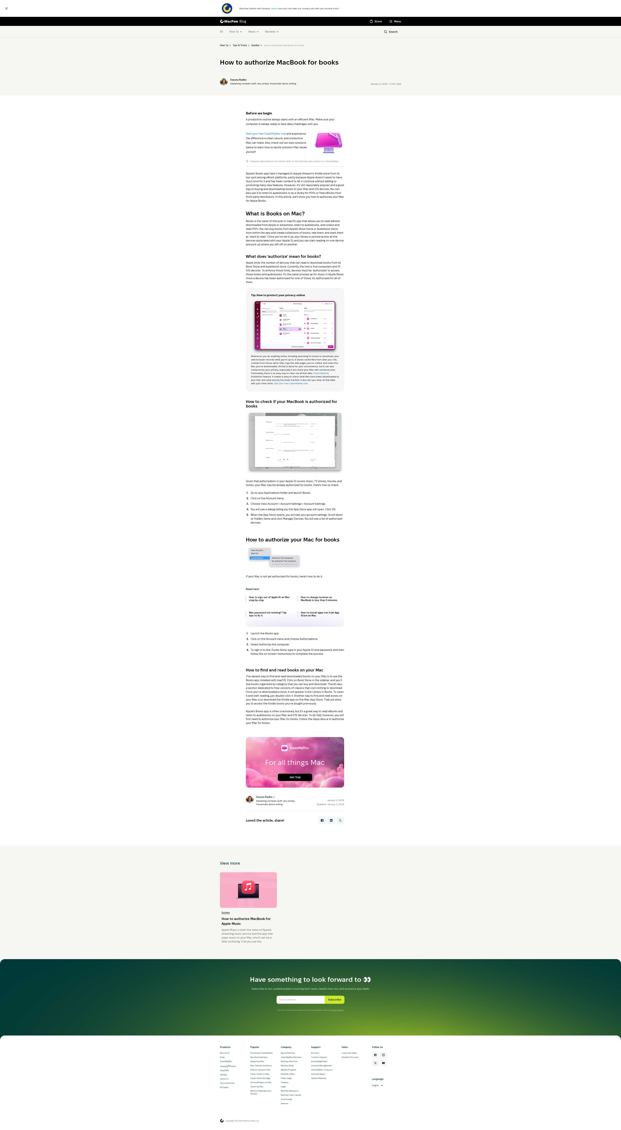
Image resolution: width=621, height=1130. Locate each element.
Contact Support (319, 1057)
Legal (283, 1086)
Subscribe (334, 999)
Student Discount (350, 1057)
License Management (321, 1065)
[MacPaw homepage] (222, 1121)
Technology (286, 1099)
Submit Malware (318, 1078)
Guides (226, 912)
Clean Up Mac (256, 1086)
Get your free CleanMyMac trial (291, 383)
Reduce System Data (260, 1070)
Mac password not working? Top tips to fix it (267, 614)
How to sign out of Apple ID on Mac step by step (269, 598)
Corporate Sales (349, 1053)
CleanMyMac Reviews (291, 1057)
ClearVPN (224, 1070)
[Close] (6, 8)
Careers (284, 1082)
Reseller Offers (288, 1074)
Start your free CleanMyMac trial (266, 133)
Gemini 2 (224, 1079)
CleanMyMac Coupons (322, 1070)
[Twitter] (375, 1063)
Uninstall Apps (318, 1074)
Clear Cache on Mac (260, 1074)
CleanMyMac (320, 373)
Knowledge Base (319, 1061)
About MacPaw (288, 1053)
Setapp (223, 1075)
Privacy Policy (337, 1010)
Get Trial (295, 777)
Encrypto (224, 1087)
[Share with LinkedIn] (331, 820)
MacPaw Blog (287, 1065)
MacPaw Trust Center (291, 1095)
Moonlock (224, 1053)
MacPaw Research (289, 1091)
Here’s (274, 8)
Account (315, 1053)
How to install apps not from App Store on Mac (320, 614)
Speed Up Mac (257, 1061)
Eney (222, 1057)
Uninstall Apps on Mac (261, 1082)
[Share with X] (340, 820)
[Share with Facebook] (322, 820)
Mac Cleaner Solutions (261, 1065)
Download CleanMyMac (261, 1053)
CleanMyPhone (228, 1066)
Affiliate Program (288, 1070)
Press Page (286, 1078)
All (221, 31)
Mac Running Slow (259, 1057)
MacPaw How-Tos (289, 1061)
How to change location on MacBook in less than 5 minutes (319, 598)
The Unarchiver (227, 1083)
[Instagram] (383, 1055)
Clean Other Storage (260, 1078)
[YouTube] (383, 1063)
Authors (284, 1103)
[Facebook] (375, 1055)
